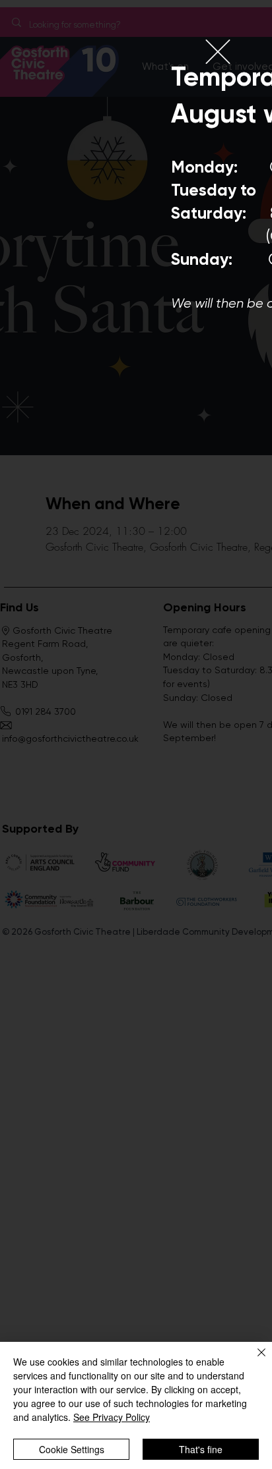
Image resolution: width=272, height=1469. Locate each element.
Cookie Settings (71, 1449)
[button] (217, 52)
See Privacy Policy (111, 1417)
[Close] (253, 1360)
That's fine (200, 1449)
